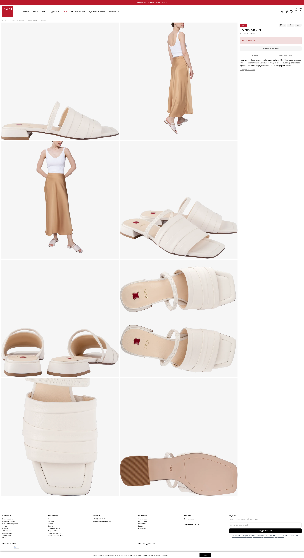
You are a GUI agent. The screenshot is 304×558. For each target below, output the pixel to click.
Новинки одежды (8, 521)
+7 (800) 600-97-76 (99, 519)
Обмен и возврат (54, 528)
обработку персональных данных (252, 535)
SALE (3, 538)
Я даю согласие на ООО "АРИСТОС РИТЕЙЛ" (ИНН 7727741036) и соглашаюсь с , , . (265, 536)
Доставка (51, 521)
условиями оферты (258, 537)
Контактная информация (102, 521)
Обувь (25, 11)
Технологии (6, 536)
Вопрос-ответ (52, 531)
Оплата (50, 526)
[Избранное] (291, 11)
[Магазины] (286, 11)
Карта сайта (142, 521)
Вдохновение (97, 11)
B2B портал (142, 528)
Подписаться (265, 531)
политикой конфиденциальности (274, 537)
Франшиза (142, 524)
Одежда (54, 11)
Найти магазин (189, 519)
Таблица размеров (54, 533)
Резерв (50, 524)
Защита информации (55, 536)
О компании (142, 519)
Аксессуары (39, 11)
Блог (49, 519)
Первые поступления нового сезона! (152, 2)
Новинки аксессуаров (10, 524)
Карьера (141, 526)
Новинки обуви (7, 519)
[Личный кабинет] (282, 11)
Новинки (114, 11)
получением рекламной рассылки (242, 537)
